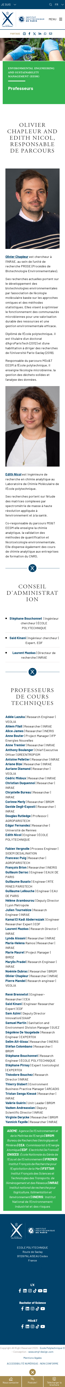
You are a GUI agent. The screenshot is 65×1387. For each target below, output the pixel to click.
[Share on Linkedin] (40, 33)
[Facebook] (29, 33)
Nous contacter (11, 1382)
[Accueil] (23, 19)
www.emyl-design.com (40, 1351)
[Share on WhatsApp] (45, 33)
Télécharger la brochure (54, 1383)
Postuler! (32, 1382)
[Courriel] (50, 33)
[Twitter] (34, 34)
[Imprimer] (24, 33)
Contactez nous (32, 1267)
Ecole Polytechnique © (52, 1347)
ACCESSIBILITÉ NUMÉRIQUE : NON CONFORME (32, 1363)
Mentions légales (32, 1357)
